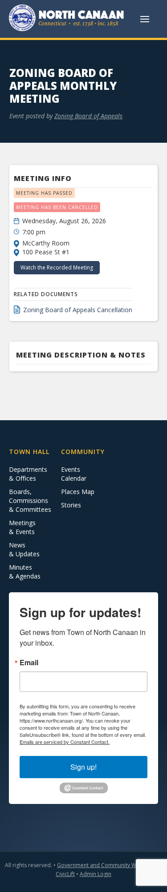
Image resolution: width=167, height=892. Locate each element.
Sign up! (83, 767)
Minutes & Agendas (25, 571)
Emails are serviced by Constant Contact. (65, 741)
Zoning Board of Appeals (88, 116)
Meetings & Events (22, 527)
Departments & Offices (28, 473)
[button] (144, 19)
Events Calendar (73, 473)
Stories (71, 505)
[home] (67, 18)
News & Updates (24, 549)
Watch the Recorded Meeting (56, 267)
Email (29, 662)
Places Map (77, 491)
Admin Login (95, 874)
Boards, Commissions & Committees (30, 500)
